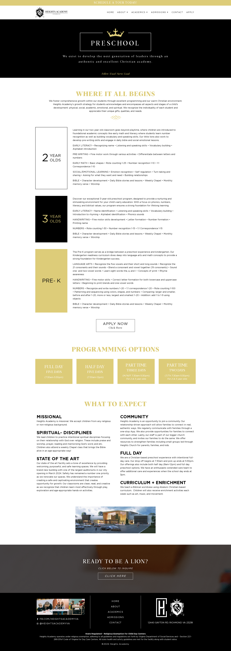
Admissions (158, 12)
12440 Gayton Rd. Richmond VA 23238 (170, 623)
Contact (177, 12)
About (121, 12)
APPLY (190, 12)
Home (110, 12)
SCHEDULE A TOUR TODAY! (115, 2)
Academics (138, 12)
